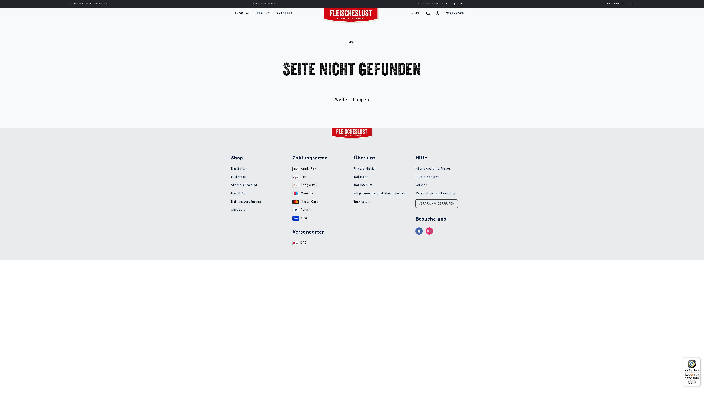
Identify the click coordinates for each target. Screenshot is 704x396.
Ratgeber (361, 177)
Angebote (238, 210)
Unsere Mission (365, 169)
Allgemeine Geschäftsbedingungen (379, 193)
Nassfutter (239, 169)
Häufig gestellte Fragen (433, 169)
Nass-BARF (239, 193)
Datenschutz (363, 185)
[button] (241, 13)
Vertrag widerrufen (437, 204)
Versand (421, 185)
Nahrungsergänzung (246, 202)
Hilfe (415, 14)
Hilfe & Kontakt (427, 177)
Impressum (362, 202)
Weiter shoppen (352, 100)
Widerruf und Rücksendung (435, 193)
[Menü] (698, 360)
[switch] (692, 382)
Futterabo (238, 177)
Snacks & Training (244, 185)
